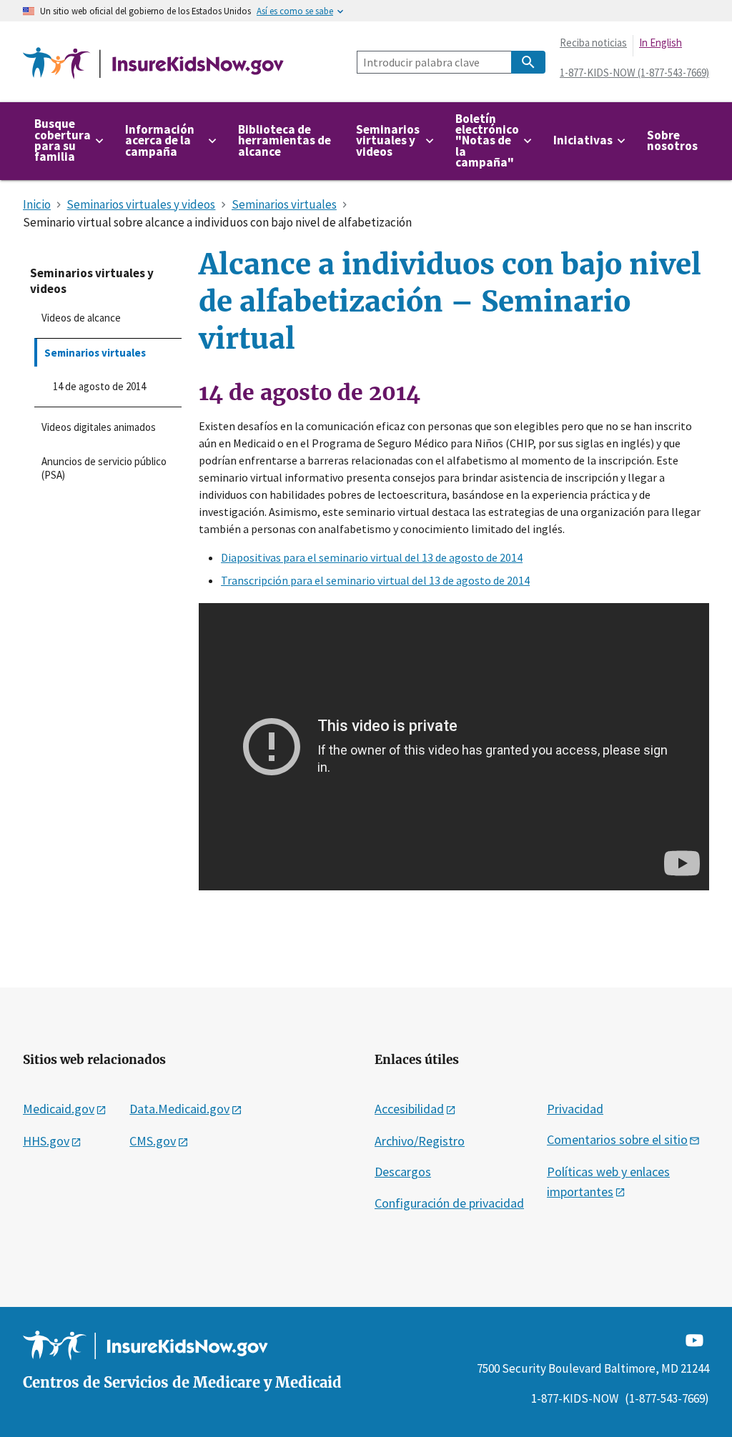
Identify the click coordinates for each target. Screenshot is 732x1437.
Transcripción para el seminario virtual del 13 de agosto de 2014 (375, 580)
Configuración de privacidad (449, 1203)
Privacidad (575, 1108)
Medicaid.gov (58, 1108)
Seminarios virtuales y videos (92, 281)
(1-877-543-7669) (667, 1398)
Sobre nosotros (672, 140)
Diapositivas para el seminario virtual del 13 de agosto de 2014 (372, 557)
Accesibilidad (409, 1108)
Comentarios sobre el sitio (617, 1139)
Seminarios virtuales (95, 352)
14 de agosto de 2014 (99, 386)
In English (660, 42)
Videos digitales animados (98, 427)
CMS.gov (152, 1141)
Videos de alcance (81, 317)
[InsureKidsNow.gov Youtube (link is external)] (694, 1339)
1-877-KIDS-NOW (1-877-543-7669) (634, 72)
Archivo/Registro (420, 1141)
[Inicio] (153, 64)
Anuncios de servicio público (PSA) (104, 468)
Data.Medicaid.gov (179, 1108)
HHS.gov (46, 1141)
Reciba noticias (593, 42)
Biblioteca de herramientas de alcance (284, 140)
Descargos (403, 1171)
